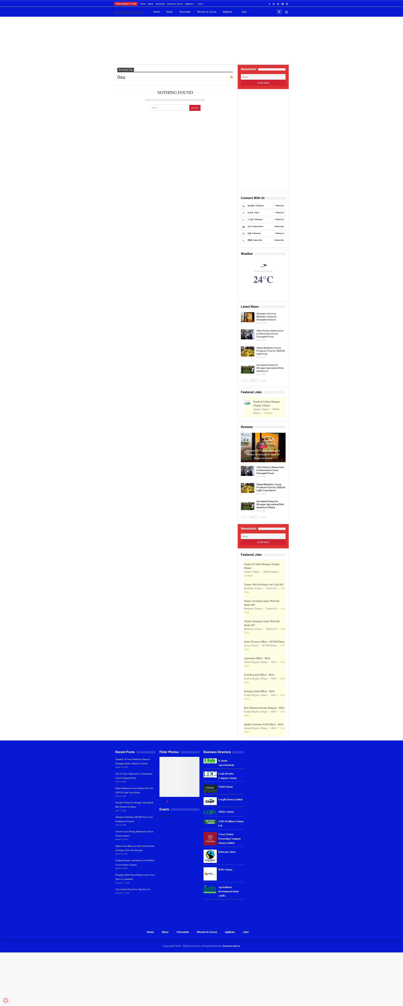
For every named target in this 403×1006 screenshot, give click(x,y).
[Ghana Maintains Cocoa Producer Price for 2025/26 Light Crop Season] (247, 351)
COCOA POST (128, 12)
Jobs (200, 4)
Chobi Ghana (225, 786)
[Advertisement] (201, 42)
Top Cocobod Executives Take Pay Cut (132, 889)
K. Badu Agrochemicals (226, 763)
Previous (160, 782)
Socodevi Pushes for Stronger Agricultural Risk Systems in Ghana (270, 504)
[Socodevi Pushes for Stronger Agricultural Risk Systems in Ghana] (247, 369)
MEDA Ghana (226, 811)
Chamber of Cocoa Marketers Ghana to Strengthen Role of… (266, 316)
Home (143, 4)
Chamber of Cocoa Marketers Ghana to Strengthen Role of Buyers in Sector (263, 454)
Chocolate (160, 4)
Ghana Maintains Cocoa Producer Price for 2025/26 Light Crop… (270, 351)
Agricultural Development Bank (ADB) (228, 891)
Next (199, 782)
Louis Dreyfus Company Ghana (227, 776)
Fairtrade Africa (227, 852)
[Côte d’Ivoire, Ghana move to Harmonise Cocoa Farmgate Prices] (247, 334)
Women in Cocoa (175, 4)
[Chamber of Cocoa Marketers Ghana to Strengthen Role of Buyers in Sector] (247, 317)
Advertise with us (231, 946)
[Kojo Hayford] (179, 777)
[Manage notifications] (5, 1000)
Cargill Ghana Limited (230, 799)
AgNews (189, 4)
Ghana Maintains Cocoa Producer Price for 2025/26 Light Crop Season (270, 487)
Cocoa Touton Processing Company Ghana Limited (229, 838)
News (150, 4)
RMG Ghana (225, 869)
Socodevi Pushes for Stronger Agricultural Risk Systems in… (269, 368)
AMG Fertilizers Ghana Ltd (231, 823)
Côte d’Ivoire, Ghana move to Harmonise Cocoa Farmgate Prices (269, 333)
